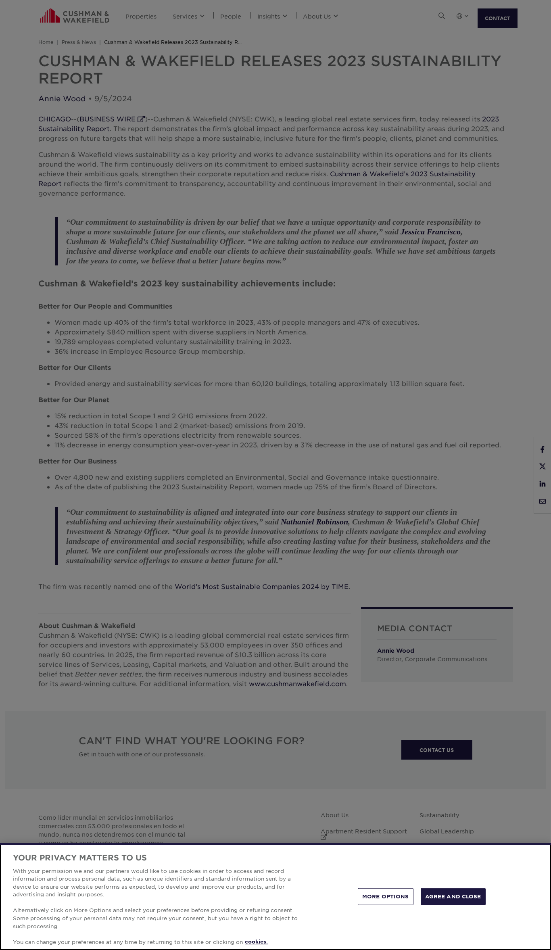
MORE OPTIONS (385, 896)
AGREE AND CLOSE (453, 896)
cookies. (256, 941)
